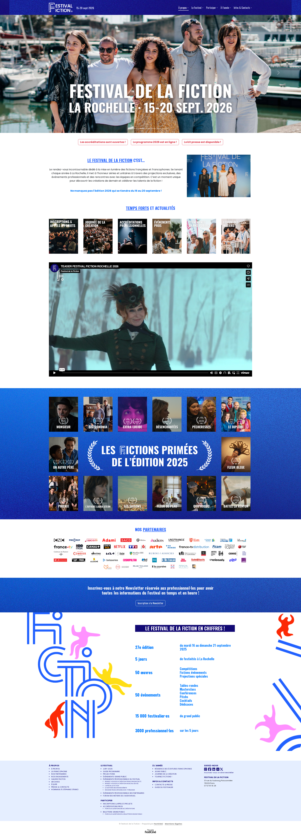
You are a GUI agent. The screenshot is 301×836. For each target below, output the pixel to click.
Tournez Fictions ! (163, 660)
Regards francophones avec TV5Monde (120, 673)
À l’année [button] (225, 8)
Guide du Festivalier (164, 670)
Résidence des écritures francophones (173, 652)
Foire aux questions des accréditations (120, 692)
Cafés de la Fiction (112, 669)
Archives (55, 665)
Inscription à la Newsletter (150, 486)
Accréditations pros (113, 690)
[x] (222, 653)
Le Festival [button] (196, 8)
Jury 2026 (108, 652)
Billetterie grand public (114, 695)
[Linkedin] (214, 653)
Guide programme (111, 655)
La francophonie (59, 655)
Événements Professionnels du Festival (121, 662)
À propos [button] (182, 8)
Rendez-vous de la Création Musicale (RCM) (121, 667)
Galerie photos (58, 662)
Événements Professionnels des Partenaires (123, 676)
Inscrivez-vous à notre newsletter (219, 656)
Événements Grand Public (115, 660)
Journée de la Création (166, 657)
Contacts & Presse (164, 668)
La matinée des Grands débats (116, 671)
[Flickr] (217, 653)
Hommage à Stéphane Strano (64, 673)
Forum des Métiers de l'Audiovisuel (119, 679)
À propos (55, 652)
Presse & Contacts (60, 670)
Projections (109, 657)
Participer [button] (211, 8)
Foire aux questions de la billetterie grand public (123, 697)
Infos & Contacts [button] (242, 8)
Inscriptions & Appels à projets (117, 687)
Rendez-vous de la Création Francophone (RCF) (123, 665)
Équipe (54, 667)
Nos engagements (59, 660)
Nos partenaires (58, 657)
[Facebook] (210, 653)
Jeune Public (160, 655)
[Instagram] (206, 653)
